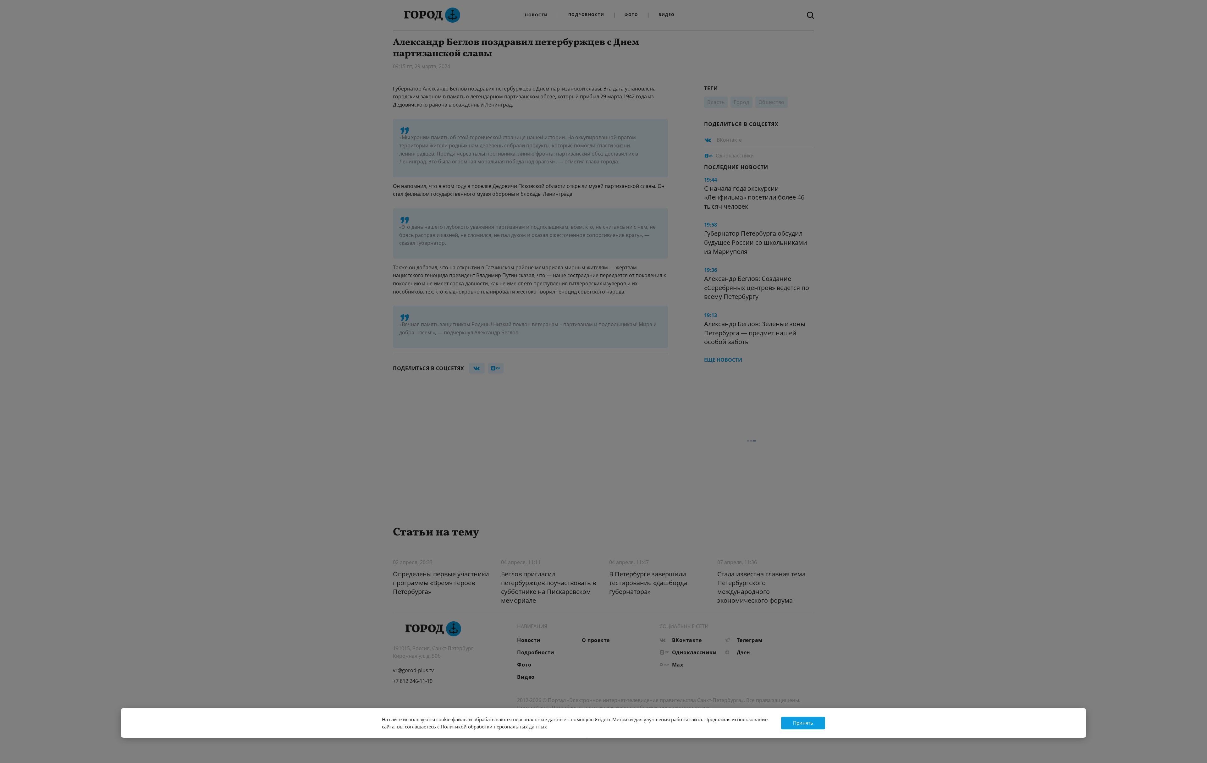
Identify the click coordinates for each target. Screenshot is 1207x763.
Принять (803, 723)
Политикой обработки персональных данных (494, 726)
